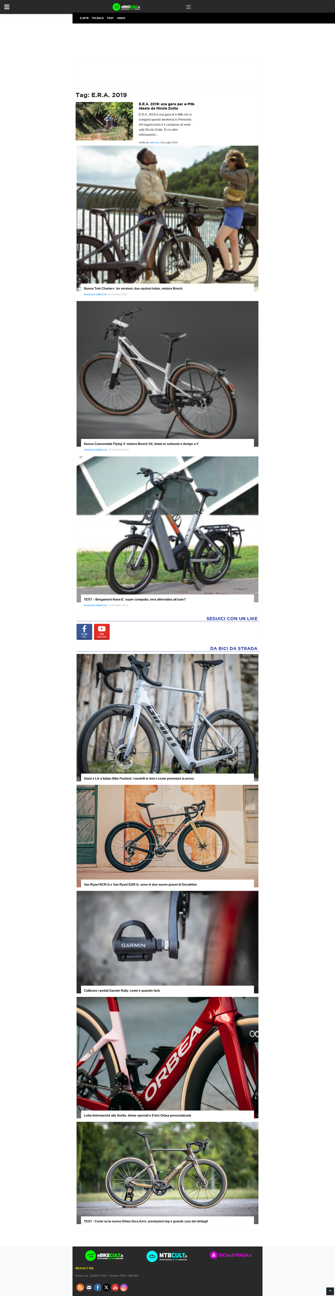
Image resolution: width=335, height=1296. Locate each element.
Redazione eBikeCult (95, 294)
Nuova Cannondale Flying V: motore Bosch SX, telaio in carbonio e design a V (141, 444)
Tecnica (98, 18)
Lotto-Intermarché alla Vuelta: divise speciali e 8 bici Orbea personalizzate (137, 1115)
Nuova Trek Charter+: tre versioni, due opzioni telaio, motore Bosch (133, 288)
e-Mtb (84, 18)
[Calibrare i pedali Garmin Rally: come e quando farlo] (167, 941)
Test (110, 18)
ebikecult (154, 142)
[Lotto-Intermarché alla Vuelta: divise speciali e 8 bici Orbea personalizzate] (167, 1057)
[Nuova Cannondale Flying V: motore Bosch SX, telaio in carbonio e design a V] (167, 373)
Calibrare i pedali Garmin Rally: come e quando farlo (122, 990)
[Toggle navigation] (188, 7)
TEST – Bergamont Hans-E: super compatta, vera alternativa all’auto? (135, 599)
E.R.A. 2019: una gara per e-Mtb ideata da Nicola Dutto (166, 106)
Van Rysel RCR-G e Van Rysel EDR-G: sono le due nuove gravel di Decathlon (140, 884)
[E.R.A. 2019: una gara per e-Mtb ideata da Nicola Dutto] (104, 121)
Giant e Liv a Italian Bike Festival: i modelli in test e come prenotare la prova (139, 778)
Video (121, 18)
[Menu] (6, 7)
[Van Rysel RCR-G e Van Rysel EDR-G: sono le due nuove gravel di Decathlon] (167, 835)
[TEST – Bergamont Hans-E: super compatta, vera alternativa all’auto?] (167, 529)
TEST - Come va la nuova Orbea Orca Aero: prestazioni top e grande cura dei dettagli (146, 1221)
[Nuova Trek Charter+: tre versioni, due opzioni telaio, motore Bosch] (167, 218)
